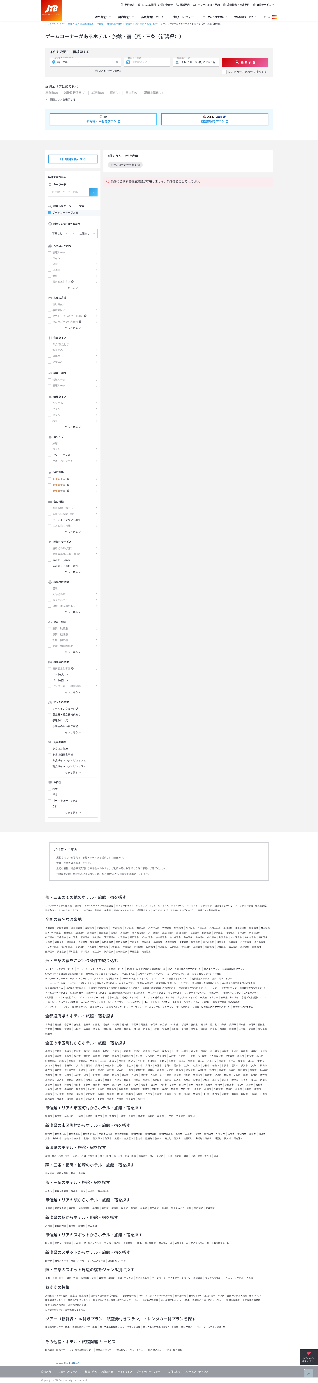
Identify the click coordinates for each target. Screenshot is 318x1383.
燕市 (47, 1138)
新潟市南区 (136, 1133)
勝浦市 (191, 1061)
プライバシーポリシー (148, 1371)
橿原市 (127, 1080)
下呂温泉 (134, 942)
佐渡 (216, 1156)
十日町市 (241, 1133)
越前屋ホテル (143, 910)
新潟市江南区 (105, 1133)
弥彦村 (158, 1138)
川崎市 (48, 1065)
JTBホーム (50, 23)
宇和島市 (111, 1089)
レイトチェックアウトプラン (59, 969)
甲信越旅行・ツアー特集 (57, 1327)
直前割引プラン (116, 969)
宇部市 (173, 1084)
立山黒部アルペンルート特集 (175, 1300)
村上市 (262, 1133)
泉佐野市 (49, 1080)
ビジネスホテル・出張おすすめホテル (170, 978)
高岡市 (148, 1065)
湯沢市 (58, 1056)
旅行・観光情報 (174, 1350)
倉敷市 (87, 1084)
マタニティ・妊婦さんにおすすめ (157, 997)
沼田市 (103, 1061)
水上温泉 (73, 937)
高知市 (145, 1089)
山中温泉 (199, 937)
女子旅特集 (180, 1295)
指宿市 (70, 1099)
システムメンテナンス (196, 1371)
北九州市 (196, 1089)
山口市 (182, 1084)
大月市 (91, 1070)
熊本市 (129, 1094)
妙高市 (67, 1138)
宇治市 (218, 1075)
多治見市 (190, 1070)
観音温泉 (195, 942)
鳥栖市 (48, 1094)
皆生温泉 (185, 947)
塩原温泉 (194, 932)
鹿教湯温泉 (121, 942)
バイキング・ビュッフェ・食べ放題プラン (66, 1007)
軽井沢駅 (210, 1208)
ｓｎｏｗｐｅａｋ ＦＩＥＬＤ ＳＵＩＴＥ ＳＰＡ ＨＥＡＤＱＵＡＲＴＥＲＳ (157, 905)
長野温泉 (79, 947)
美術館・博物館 (106, 1278)
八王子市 (211, 1061)
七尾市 (196, 1065)
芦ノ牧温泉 (153, 932)
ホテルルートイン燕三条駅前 (98, 905)
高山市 (179, 1070)
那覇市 (101, 1099)
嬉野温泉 (49, 951)
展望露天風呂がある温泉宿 (226, 1002)
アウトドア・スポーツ (179, 1278)
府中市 (232, 1061)
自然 (47, 1278)
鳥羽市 (125, 1075)
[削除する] (117, 62)
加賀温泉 (223, 937)
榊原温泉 (221, 942)
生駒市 (146, 1080)
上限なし (85, 233)
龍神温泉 (162, 947)
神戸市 (60, 1080)
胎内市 (139, 1138)
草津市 (177, 1075)
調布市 (241, 1061)
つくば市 (202, 1056)
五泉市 (77, 1138)
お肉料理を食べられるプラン (193, 988)
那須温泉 (218, 932)
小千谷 (81, 1173)
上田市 (129, 1070)
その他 (249, 1278)
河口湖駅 (198, 1208)
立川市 (222, 1061)
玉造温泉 (197, 947)
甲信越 (100, 23)
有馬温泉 (91, 947)
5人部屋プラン (251, 993)
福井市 (235, 1065)
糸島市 (238, 1089)
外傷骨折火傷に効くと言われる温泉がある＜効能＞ (114, 988)
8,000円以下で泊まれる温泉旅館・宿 (64, 974)
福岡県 (204, 1029)
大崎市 (235, 1051)
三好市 (249, 1084)
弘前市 (106, 1051)
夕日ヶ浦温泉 (52, 947)
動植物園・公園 (88, 1278)
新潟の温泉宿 (233, 1300)
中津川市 (202, 1070)
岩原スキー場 (181, 1243)
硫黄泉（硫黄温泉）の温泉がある (159, 988)
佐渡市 (129, 1065)
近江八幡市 (165, 1075)
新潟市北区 (60, 1133)
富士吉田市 (69, 1070)
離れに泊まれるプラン (223, 978)
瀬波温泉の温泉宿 (77, 1305)
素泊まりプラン (211, 969)
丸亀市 (48, 1089)
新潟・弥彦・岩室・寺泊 (57, 1156)
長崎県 (223, 1029)
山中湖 (77, 1243)
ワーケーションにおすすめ (135, 978)
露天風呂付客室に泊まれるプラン (172, 983)
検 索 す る (248, 62)
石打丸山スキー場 (200, 1243)
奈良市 (108, 1080)
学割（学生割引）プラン (253, 997)
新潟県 (129, 23)
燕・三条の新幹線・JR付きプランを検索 (120, 1327)
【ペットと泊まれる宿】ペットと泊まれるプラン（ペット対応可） (177, 1002)
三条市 (188, 1133)
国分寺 (48, 1243)
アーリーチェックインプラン (91, 969)
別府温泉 (108, 951)
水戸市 (172, 1056)
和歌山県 (107, 1029)
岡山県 (137, 1029)
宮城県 (77, 1024)
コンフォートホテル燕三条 (58, 905)
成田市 (182, 1061)
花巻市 (165, 1051)
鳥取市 (206, 1080)
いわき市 (149, 1056)
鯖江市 (48, 1070)
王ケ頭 (107, 1243)
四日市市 (95, 1075)
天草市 (168, 1094)
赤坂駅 (165, 1208)
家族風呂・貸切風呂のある (205, 983)
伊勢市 (106, 1075)
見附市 (252, 1133)
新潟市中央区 (89, 1133)
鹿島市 (70, 1094)
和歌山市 (157, 1080)
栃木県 (125, 1024)
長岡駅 (95, 1208)
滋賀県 (58, 1029)
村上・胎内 (105, 1156)
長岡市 (98, 1065)
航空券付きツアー (105, 1350)
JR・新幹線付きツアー (81, 1350)
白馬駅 (143, 1208)
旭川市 (77, 1051)
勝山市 (263, 1065)
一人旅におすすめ (209, 997)
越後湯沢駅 (83, 1208)
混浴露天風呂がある (76, 988)
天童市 (106, 1056)
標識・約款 (91, 1371)
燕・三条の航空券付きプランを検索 (160, 1327)
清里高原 (127, 1243)
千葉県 (154, 1024)
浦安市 (201, 1061)
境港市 (235, 1080)
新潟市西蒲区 (166, 1133)
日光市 (250, 1056)
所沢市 (141, 1061)
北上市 (175, 1051)
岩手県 (67, 1024)
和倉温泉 (188, 937)
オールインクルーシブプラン (159, 1007)
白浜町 (196, 1080)
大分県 (242, 1029)
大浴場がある (112, 978)
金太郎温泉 (175, 937)
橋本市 (168, 1080)
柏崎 (73, 1173)
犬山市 (77, 1075)
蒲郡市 (67, 1075)
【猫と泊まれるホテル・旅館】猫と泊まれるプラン (70, 1002)
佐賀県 (213, 1029)
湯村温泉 (115, 947)
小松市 (206, 1065)
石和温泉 (263, 937)
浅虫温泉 (89, 928)
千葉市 (162, 1061)
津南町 (208, 1138)
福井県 (213, 1024)
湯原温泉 (209, 947)
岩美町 (244, 1080)
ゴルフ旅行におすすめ (178, 974)
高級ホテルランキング (79, 1300)
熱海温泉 (157, 942)
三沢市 (137, 1051)
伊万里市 (59, 1094)
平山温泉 (85, 951)
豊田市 (58, 1075)
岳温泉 (114, 932)
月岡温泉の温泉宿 (251, 1300)
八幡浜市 (123, 1089)
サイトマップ (125, 1371)
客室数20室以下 (145, 983)
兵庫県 (87, 1029)
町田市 (251, 1061)
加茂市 (231, 1133)
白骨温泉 (82, 942)
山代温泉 (211, 937)
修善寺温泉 (170, 942)
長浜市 (154, 1075)
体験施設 (197, 1278)
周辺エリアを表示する (62, 99)
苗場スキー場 (165, 1243)
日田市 (206, 1094)
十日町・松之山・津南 (177, 1156)
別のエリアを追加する (110, 71)
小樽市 (67, 1051)
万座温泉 (61, 937)
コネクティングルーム (195, 993)
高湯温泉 (124, 932)
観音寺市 (80, 1089)
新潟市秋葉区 (121, 1133)
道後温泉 (244, 947)
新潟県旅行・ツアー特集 (85, 1327)
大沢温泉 (166, 928)
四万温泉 (49, 937)
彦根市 (144, 1075)
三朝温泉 (174, 947)
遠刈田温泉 (214, 928)
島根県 (127, 1029)
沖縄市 (120, 1099)
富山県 (194, 1024)
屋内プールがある (156, 993)
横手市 (254, 1051)
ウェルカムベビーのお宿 (92, 997)
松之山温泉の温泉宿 (55, 1305)
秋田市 (244, 1051)
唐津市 (257, 1089)
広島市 (127, 1084)
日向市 (263, 1094)
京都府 (67, 1029)
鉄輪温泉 (134, 951)
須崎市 (165, 1089)
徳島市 (209, 1084)
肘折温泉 (68, 932)
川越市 (112, 1061)
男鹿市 (48, 1056)
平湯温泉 (146, 942)
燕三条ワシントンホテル (57, 910)
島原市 (101, 1094)
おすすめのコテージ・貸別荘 (206, 974)
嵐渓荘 (78, 905)
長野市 (110, 1070)
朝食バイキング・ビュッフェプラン (124, 1007)
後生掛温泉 (240, 928)
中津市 (196, 1094)
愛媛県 (184, 1029)
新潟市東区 (74, 1133)
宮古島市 (130, 1099)
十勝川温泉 (116, 928)
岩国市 (199, 1084)
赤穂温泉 (127, 947)
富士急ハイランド (92, 1243)
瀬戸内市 (116, 1084)
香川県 (175, 1029)
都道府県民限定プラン (233, 969)
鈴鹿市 (115, 1075)
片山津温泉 (236, 937)
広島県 (146, 1029)
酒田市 (96, 1056)
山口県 (156, 1029)
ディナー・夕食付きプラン (223, 988)
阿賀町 (177, 1138)
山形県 (96, 1024)
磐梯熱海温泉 (138, 932)
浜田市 (263, 1080)
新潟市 (89, 1065)
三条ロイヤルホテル (124, 910)
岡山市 (77, 1084)
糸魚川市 (109, 1065)
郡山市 (139, 1056)
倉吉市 (225, 1080)
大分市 (177, 1094)
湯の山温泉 (208, 942)
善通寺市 (68, 1089)
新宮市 (187, 1080)
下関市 (163, 1084)
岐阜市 (160, 1070)
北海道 (48, 1024)
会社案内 (46, 1371)
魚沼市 (117, 1138)
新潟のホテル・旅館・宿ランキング (206, 1295)
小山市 (260, 1056)
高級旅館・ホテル (153, 17)
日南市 (254, 1094)
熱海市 (232, 1070)
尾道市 (144, 1084)
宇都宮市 (230, 1056)
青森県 (58, 1024)
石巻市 (204, 1051)
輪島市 (215, 1065)
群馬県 (134, 1024)
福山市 (154, 1084)
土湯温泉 (103, 932)
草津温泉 (241, 932)
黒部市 (177, 1065)
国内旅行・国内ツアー (56, 1350)
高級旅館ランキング (55, 1300)
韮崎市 (101, 1070)
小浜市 (254, 1065)
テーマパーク (158, 1278)
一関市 (184, 1051)
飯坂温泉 (79, 932)
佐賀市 (248, 1089)
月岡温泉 (134, 937)
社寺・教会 (58, 1278)
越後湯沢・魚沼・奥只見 (151, 1156)
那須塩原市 (50, 1061)
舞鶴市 (208, 1075)
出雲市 (48, 1084)
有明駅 (134, 1208)
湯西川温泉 (181, 932)
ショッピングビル (234, 1278)
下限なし (57, 233)
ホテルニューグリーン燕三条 (87, 910)
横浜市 (260, 1061)
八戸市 (115, 1051)
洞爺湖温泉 (102, 928)
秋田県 (87, 1024)
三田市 (98, 1080)
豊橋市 (48, 1075)
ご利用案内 (174, 1371)
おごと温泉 (245, 942)
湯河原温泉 (109, 937)
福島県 (106, 1024)
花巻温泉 (129, 928)
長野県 (232, 1024)
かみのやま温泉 (53, 932)
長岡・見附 (62, 1173)
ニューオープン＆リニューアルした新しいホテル (69, 983)
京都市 (187, 1075)
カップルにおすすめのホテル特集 (155, 1295)
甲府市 (58, 1070)
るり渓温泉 (259, 942)
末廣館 (107, 910)
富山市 (139, 1065)
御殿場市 (242, 1070)
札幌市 (48, 1051)
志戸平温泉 (153, 928)
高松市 (259, 1084)
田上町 (168, 1138)
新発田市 (208, 1133)
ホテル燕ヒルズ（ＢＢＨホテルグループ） (174, 910)
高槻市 (254, 1075)
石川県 (204, 1024)
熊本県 (232, 1029)
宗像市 (229, 1089)
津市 (86, 1075)
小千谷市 (220, 1133)
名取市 (225, 1051)
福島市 (115, 1056)
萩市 (191, 1084)
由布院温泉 (121, 951)
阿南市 (240, 1084)
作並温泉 (202, 928)
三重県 (48, 1029)
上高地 (138, 1243)
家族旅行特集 (86, 23)
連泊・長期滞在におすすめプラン (184, 969)
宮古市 (156, 1051)
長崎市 (79, 1094)
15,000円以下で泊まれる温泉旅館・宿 (146, 969)
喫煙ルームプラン (232, 993)
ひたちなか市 (216, 1056)
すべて (267, 16)
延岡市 (244, 1094)
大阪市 (237, 1075)
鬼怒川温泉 (167, 932)
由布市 (215, 1094)
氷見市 (168, 1065)
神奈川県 (174, 1024)
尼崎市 (79, 1080)
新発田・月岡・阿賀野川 (85, 1156)
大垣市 (170, 1070)
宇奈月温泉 (161, 937)
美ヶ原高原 (150, 1243)
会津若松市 (127, 1056)
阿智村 (151, 1070)
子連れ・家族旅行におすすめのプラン (211, 1007)
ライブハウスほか (214, 1278)
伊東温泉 (183, 942)
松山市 (91, 1089)
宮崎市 (225, 1094)
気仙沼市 (214, 1051)
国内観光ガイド (156, 1350)
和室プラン (214, 993)
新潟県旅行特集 (114, 23)
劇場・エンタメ (125, 1278)
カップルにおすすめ (187, 997)
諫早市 (110, 1094)
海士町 (67, 1084)
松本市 (120, 1070)
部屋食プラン (96, 1007)
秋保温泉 (178, 928)
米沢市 (77, 1056)
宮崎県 (251, 1029)
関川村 (227, 1138)
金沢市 (187, 1065)
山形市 (67, 1056)
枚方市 (263, 1075)
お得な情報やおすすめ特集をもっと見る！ (66, 1310)
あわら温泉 (250, 937)
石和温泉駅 (60, 1208)
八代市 (139, 1094)
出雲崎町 (188, 1138)
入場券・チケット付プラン (151, 974)
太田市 (93, 1061)
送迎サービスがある (96, 993)
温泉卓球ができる (54, 988)
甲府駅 (72, 1208)
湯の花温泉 (67, 947)
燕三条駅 (154, 1208)
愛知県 (261, 1024)
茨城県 (115, 1024)
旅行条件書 (107, 1371)
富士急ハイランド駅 (181, 1208)
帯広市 (87, 1051)
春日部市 (152, 1061)
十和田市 (126, 1051)
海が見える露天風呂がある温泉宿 (238, 983)
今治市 (101, 1089)
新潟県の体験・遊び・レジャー (207, 1300)
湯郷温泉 (221, 947)
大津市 (134, 1075)
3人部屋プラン (70, 997)
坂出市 (58, 1089)
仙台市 (194, 1051)
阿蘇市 (158, 1094)
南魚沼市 (128, 1138)
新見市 (106, 1084)
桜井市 (137, 1080)
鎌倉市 (58, 1065)
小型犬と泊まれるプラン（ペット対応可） (120, 1002)
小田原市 (68, 1065)
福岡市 (207, 1089)
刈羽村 (218, 1138)
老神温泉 (85, 937)
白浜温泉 (150, 947)
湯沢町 (198, 1138)
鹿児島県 (262, 1029)
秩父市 (131, 1061)
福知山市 (197, 1075)
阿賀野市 (97, 1138)
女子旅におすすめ (230, 997)
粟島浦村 (238, 1138)
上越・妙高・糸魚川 (201, 1156)
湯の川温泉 (76, 928)
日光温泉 (206, 932)
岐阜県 (242, 1024)
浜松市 (222, 1070)
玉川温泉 (227, 928)
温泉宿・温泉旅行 (79, 1295)
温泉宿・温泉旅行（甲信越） (105, 1295)
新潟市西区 (150, 1133)
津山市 (96, 1084)
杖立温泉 (96, 951)
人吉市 (148, 1094)
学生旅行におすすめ (243, 1007)
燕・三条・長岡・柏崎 (146, 23)
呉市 (136, 1084)
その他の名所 (142, 1278)
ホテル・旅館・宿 (68, 23)
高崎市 (72, 1061)
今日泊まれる (128, 974)
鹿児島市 (49, 1099)
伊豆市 (253, 1070)
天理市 (117, 1080)
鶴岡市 (87, 1056)
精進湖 (67, 1243)
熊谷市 (122, 1061)
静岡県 (251, 1024)
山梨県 (223, 1024)
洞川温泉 (138, 947)
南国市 (155, 1089)
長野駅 (105, 1208)
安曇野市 (140, 1070)
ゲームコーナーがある (125, 165)
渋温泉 (48, 942)
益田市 (58, 1084)
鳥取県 (117, 1029)
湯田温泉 (233, 947)
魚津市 (158, 1065)
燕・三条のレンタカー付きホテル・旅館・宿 (203, 1327)
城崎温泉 (103, 947)
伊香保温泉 (254, 932)
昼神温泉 (59, 942)
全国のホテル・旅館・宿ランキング (244, 1295)
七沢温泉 (122, 937)
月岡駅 (48, 1208)
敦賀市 (244, 1065)
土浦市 (191, 1056)
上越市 (120, 1065)
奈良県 (96, 1029)
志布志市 (90, 1099)
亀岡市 (227, 1075)
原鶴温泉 (256, 947)
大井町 (79, 1065)
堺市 (245, 1075)
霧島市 (79, 1099)
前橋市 (62, 1061)
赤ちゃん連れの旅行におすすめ (122, 997)
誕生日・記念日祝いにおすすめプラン (115, 983)
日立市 (182, 1056)
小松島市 (229, 1084)
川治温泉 (230, 932)
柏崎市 (198, 1133)
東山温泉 (91, 932)
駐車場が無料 (77, 993)
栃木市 (240, 1056)
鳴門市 (218, 1084)
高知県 (194, 1029)
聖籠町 (148, 1138)
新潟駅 (115, 1208)
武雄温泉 (61, 951)
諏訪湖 (117, 1243)
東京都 (163, 1024)
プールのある (183, 1007)
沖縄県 (48, 1034)
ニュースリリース (67, 1371)
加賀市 (225, 1065)
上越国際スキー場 (220, 1243)
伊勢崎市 (82, 1061)
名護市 (110, 1099)
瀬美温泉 (141, 928)
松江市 (254, 1080)
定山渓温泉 (62, 928)
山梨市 (81, 1070)
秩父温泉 (96, 937)
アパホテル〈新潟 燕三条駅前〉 (251, 905)
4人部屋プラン (52, 997)
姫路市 (70, 1080)
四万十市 (185, 1089)
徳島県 (165, 1029)
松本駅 (124, 1208)
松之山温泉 (147, 937)
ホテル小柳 (206, 905)
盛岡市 (146, 1051)
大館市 (263, 1051)
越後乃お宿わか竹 (223, 905)
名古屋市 (263, 1070)
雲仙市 (120, 1094)
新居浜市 (135, 1089)
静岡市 (212, 1070)
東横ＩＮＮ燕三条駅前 (209, 910)
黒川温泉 (73, 951)
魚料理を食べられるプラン (253, 988)
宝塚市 (89, 1080)
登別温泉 (49, 928)
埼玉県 (144, 1024)
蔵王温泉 (265, 928)
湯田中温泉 (107, 942)
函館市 (58, 1051)
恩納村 (141, 1099)
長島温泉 (233, 942)
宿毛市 (174, 1089)
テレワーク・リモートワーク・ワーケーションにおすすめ (74, 978)
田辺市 (177, 1080)
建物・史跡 (72, 1278)
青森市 (96, 1051)
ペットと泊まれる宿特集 (146, 1300)
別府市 (187, 1094)
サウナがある (174, 993)
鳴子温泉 (190, 928)
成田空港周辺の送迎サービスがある (127, 993)
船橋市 (172, 1061)
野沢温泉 (71, 942)
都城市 (235, 1094)
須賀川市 (161, 1056)
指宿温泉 (146, 951)
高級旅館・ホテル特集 (56, 1295)
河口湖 (58, 1243)
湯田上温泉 (103, 1191)
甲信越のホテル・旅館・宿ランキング (112, 1300)
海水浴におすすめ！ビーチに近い (102, 974)
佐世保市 (90, 1094)
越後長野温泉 (61, 1191)
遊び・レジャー (183, 17)
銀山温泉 (253, 928)
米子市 (215, 1080)
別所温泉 (94, 942)
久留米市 (218, 1089)
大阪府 (77, 1029)
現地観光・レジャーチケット (130, 1350)
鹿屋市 (60, 1099)
